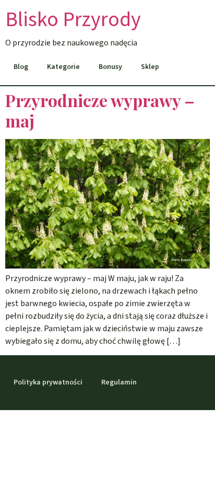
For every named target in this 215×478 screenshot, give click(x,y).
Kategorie (63, 67)
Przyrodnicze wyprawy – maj (100, 110)
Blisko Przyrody (73, 19)
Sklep (150, 67)
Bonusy (110, 67)
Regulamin (119, 382)
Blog (21, 67)
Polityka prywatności (48, 382)
